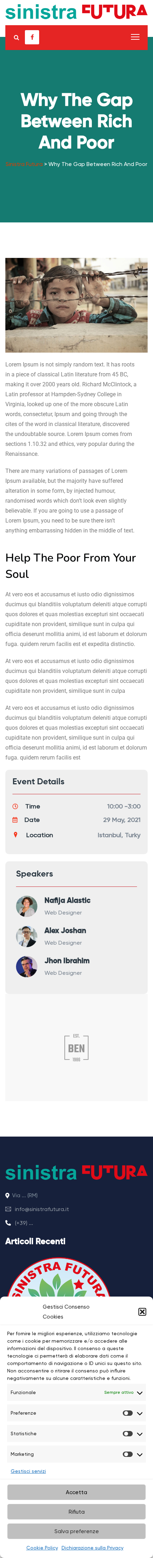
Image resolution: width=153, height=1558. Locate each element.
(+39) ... (23, 1223)
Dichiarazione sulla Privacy (92, 1548)
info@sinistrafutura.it (41, 1209)
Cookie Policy (42, 1548)
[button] (142, 1311)
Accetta (76, 1492)
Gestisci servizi (28, 1471)
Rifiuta (77, 1512)
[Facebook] (32, 37)
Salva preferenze (76, 1531)
